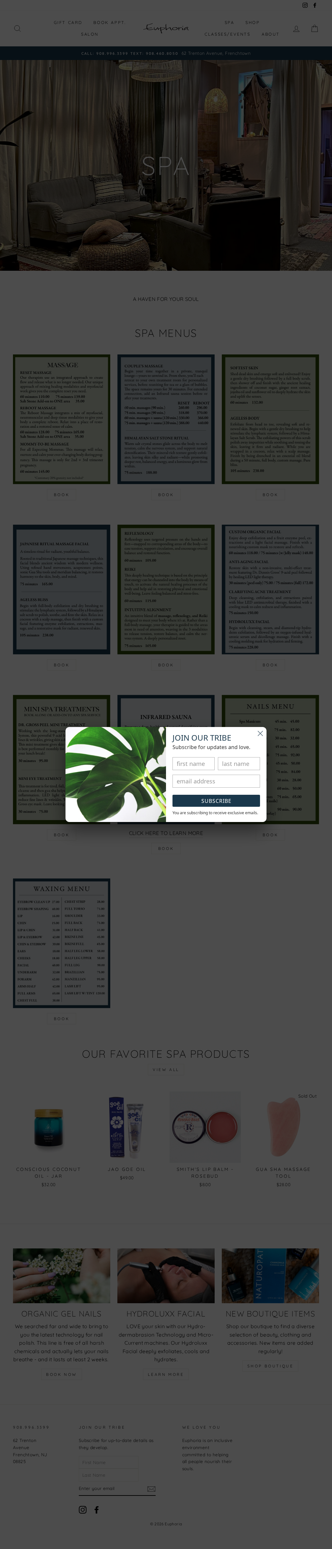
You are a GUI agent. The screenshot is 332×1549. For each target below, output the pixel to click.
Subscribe (216, 800)
